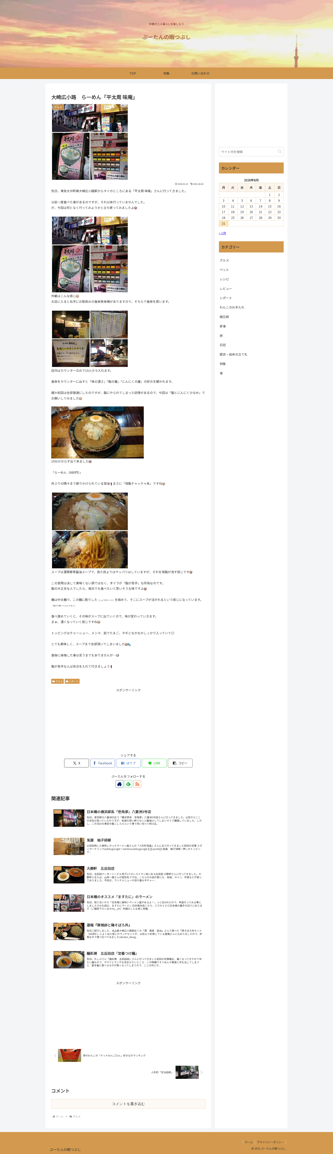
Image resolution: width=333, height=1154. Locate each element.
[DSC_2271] (97, 432)
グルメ (59, 681)
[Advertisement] (128, 720)
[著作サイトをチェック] (119, 784)
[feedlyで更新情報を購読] (128, 784)
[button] (180, 763)
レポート (73, 681)
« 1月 (222, 233)
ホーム (249, 1142)
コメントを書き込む (128, 1104)
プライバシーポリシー (270, 1142)
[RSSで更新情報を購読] (137, 784)
